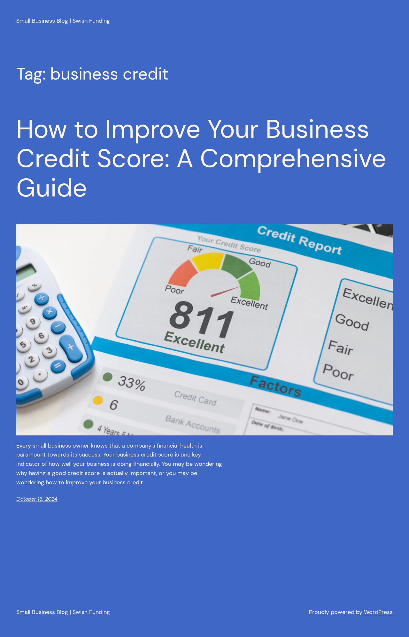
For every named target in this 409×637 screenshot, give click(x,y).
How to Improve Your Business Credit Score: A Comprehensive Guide (201, 158)
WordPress (378, 612)
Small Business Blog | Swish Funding (63, 21)
